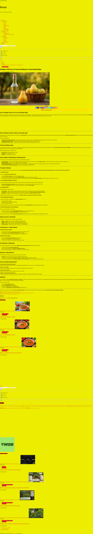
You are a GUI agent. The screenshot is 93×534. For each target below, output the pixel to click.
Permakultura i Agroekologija (9, 34)
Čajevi (5, 27)
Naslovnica (4, 20)
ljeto (82, 405)
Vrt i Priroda (4, 32)
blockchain (17, 405)
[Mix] (46, 107)
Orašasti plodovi (6, 25)
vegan (5, 408)
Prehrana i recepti (5, 31)
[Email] (53, 107)
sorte (80, 406)
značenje (32, 408)
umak (88, 406)
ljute (84, 405)
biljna (11, 405)
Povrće (5, 22)
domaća (26, 405)
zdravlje (27, 408)
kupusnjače (73, 405)
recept (68, 406)
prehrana (47, 406)
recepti (70, 406)
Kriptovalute (6, 41)
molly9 (2, 71)
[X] (38, 107)
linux (78, 405)
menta (4, 406)
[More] (57, 107)
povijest (38, 406)
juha (54, 405)
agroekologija (2, 405)
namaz (11, 406)
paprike (26, 406)
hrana (44, 405)
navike (15, 406)
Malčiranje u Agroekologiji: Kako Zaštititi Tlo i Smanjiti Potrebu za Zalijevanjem (14, 481)
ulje (87, 406)
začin (21, 408)
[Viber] (51, 107)
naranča (13, 406)
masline (89, 405)
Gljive (5, 26)
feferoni (31, 405)
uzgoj (2, 408)
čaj (33, 408)
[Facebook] (36, 107)
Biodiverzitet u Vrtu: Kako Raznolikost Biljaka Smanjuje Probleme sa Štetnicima (14, 517)
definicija (23, 405)
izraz (53, 405)
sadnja (74, 406)
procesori (55, 406)
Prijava (1, 385)
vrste (18, 408)
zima (30, 408)
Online (1, 59)
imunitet (48, 405)
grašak (42, 405)
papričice (28, 406)
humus (45, 405)
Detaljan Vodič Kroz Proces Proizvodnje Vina (9, 294)
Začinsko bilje (6, 28)
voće (16, 408)
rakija (17, 291)
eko (29, 405)
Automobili (6, 37)
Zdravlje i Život (4, 21)
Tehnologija (4, 36)
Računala (5, 38)
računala (66, 406)
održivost (17, 406)
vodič (19, 291)
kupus (70, 405)
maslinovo (91, 405)
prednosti (43, 406)
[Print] (55, 107)
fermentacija (34, 405)
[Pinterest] (43, 107)
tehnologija (82, 406)
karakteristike (57, 405)
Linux (5, 39)
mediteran (1, 406)
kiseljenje (60, 405)
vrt (19, 408)
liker (75, 405)
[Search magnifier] (1, 47)
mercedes (6, 406)
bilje (8, 405)
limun (3, 7)
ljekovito (80, 405)
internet (51, 405)
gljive (40, 405)
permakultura (32, 406)
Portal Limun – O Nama (6, 527)
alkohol (3, 291)
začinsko (23, 408)
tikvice (85, 406)
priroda (53, 406)
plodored (35, 406)
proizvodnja (13, 291)
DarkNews (15, 533)
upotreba (90, 406)
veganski (9, 408)
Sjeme (5, 35)
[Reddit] (39, 107)
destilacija (7, 291)
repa (72, 406)
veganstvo (12, 408)
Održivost (3, 42)
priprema (50, 406)
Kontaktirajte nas (5, 529)
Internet (5, 40)
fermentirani (37, 405)
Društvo (3, 43)
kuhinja (69, 405)
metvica (9, 406)
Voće (5, 23)
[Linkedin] (41, 107)
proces (10, 291)
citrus (21, 405)
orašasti (20, 406)
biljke (10, 405)
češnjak (35, 408)
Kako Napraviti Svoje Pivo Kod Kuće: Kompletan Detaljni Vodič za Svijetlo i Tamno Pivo (17, 292)
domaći (28, 405)
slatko (78, 406)
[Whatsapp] (50, 107)
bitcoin (15, 405)
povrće (40, 406)
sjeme (76, 406)
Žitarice (5, 24)
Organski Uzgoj (6, 33)
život (39, 408)
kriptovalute (65, 405)
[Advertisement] (17, 15)
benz (7, 405)
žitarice (37, 408)
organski (22, 406)
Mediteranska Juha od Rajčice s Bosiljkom (7, 310)
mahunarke (86, 405)
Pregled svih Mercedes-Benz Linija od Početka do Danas (10, 463)
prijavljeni (6, 297)
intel (49, 405)
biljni (13, 405)
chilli (19, 405)
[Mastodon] (44, 107)
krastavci (63, 405)
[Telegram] (48, 107)
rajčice (63, 406)
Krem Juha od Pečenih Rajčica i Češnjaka (7, 328)
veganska (7, 408)
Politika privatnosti (5, 528)
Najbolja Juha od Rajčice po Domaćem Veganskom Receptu (10, 346)
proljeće (61, 406)
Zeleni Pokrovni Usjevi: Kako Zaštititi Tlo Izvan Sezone (10, 499)
